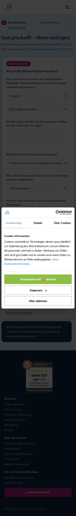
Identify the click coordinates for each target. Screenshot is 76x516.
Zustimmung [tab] (14, 222)
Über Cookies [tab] (62, 222)
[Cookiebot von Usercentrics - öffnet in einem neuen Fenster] (55, 212)
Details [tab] (38, 222)
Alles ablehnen (38, 301)
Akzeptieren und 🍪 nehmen (38, 279)
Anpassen (36, 290)
